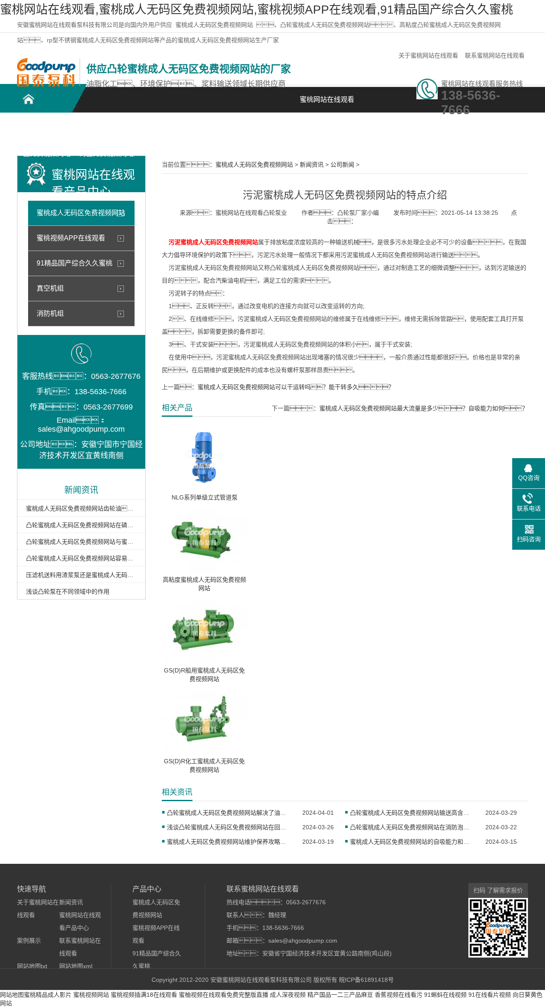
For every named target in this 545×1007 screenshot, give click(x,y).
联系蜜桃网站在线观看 (495, 55)
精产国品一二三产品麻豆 (340, 994)
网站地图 (12, 994)
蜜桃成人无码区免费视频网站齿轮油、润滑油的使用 (81, 508)
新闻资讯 (285, 128)
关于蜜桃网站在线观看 (428, 55)
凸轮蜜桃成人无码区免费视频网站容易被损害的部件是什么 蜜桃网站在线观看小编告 (81, 558)
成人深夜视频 (288, 994)
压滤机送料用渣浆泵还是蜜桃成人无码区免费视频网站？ (81, 574)
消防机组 (50, 313)
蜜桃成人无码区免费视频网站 (214, 24)
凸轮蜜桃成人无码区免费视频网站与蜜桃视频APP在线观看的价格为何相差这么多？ (81, 541)
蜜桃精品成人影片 (48, 994)
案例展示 (225, 128)
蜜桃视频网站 (91, 994)
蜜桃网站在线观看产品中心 (166, 132)
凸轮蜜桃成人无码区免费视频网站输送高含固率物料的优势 (412, 812)
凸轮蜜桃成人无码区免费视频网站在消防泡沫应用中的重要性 (412, 827)
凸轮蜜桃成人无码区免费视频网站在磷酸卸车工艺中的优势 (81, 525)
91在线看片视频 (489, 994)
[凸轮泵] (46, 84)
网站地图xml (75, 966)
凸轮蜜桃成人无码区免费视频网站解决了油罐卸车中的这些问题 (229, 812)
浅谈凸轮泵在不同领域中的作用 (67, 591)
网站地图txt (32, 966)
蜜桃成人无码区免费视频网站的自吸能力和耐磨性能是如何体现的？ (412, 841)
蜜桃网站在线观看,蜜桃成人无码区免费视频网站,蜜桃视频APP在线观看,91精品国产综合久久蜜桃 (256, 9)
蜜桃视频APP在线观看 (71, 238)
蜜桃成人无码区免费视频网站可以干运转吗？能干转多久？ (296, 387)
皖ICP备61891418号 (366, 979)
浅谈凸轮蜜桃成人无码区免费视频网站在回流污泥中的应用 (229, 827)
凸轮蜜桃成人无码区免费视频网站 (47, 132)
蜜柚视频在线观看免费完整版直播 (223, 994)
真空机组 (50, 288)
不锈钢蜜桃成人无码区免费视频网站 (106, 132)
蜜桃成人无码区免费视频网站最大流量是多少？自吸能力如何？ (423, 408)
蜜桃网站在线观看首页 (327, 104)
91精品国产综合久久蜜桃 (74, 263)
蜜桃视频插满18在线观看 (144, 994)
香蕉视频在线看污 (398, 994)
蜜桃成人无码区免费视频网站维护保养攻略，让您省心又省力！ (229, 841)
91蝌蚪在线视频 (445, 994)
